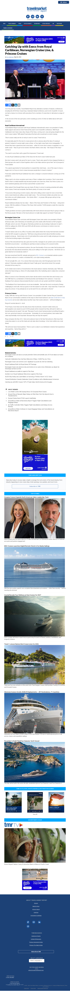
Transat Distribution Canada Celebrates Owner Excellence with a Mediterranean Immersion (32, 379)
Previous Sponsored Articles (36, 942)
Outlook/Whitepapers (36, 939)
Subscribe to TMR (35, 486)
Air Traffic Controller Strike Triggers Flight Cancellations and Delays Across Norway (30, 405)
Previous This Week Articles (36, 945)
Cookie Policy (26, 988)
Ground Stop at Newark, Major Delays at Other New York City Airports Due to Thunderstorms (31, 395)
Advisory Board (36, 909)
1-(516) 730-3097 (10, 977)
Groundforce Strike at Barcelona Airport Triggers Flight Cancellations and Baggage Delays (29, 401)
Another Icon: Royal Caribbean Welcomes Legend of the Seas (23, 374)
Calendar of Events (36, 936)
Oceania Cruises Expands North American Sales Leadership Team (26, 497)
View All (35, 814)
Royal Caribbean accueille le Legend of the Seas (19, 371)
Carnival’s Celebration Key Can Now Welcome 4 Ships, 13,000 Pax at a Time (27, 359)
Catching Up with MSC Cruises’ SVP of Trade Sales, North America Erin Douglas (28, 382)
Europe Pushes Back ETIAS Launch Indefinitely (22, 398)
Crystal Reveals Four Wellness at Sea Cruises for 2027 (22, 595)
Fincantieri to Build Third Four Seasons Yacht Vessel (21, 741)
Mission (36, 903)
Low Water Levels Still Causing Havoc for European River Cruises (27, 391)
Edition (65, 2)
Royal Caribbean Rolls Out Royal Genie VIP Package (20, 364)
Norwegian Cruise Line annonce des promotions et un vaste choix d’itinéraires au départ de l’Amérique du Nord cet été (32, 367)
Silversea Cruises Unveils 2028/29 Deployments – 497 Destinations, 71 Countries (31, 692)
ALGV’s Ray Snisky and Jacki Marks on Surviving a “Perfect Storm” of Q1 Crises (28, 376)
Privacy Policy (33, 988)
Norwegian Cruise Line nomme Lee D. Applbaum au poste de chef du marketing (28, 362)
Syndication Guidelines (36, 915)
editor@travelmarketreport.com (36, 970)
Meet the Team (36, 906)
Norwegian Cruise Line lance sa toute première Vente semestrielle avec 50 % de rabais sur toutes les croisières (34, 355)
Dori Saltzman (10, 57)
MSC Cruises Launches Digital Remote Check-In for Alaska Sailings (27, 546)
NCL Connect (40, 255)
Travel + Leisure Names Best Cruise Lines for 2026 (21, 644)
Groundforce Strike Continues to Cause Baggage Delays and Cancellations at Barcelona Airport (31, 409)
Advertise (36, 912)
